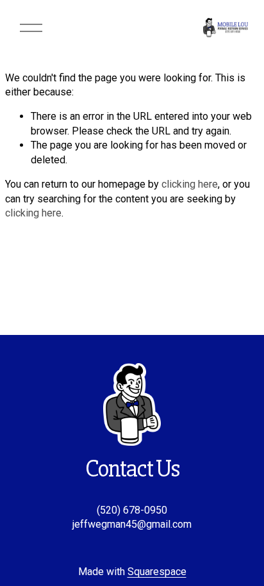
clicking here (189, 184)
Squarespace (157, 572)
